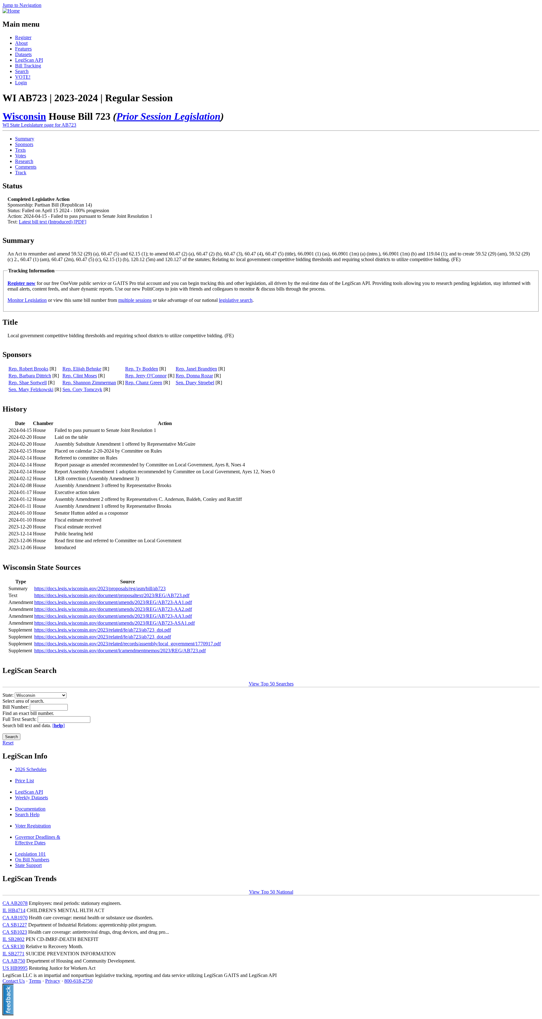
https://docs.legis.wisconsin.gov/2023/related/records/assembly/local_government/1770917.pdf (127, 643)
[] (58, 725)
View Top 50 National (271, 892)
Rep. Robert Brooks (28, 368)
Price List (24, 780)
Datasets (23, 54)
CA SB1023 (15, 932)
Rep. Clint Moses (79, 375)
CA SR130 (13, 946)
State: (9, 695)
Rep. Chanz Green (143, 382)
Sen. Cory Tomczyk (82, 389)
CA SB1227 (15, 924)
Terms (35, 981)
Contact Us (14, 981)
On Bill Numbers (32, 859)
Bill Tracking (28, 65)
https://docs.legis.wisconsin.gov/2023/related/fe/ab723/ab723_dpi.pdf (102, 630)
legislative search (235, 300)
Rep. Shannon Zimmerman (89, 382)
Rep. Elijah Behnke (81, 368)
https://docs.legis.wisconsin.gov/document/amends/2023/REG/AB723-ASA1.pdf (114, 623)
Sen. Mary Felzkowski (30, 389)
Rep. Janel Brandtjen (196, 368)
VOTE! (22, 77)
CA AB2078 (15, 903)
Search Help (27, 814)
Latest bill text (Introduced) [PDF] (52, 221)
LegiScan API (29, 60)
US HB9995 (15, 968)
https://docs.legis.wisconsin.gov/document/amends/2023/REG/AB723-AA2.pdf (113, 609)
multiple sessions (134, 300)
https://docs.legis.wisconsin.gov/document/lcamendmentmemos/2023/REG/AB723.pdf (120, 650)
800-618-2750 (78, 981)
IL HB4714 (14, 910)
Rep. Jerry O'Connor (146, 375)
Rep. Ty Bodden (141, 368)
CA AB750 (14, 961)
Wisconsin (24, 116)
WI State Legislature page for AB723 (39, 125)
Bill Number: (16, 707)
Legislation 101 (30, 854)
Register (23, 37)
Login (21, 82)
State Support (28, 865)
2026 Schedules (30, 769)
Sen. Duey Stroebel (195, 382)
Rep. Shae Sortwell (27, 382)
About (21, 43)
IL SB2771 (13, 953)
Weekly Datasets (31, 797)
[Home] (11, 10)
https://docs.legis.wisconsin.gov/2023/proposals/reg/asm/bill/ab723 (100, 588)
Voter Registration (33, 825)
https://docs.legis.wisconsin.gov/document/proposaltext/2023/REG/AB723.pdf (111, 595)
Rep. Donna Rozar (194, 375)
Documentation (30, 809)
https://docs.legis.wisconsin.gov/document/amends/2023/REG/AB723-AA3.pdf (113, 616)
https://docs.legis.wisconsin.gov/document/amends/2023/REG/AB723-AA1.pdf (113, 602)
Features (23, 48)
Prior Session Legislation (168, 116)
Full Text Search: (20, 719)
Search (22, 71)
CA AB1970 (15, 917)
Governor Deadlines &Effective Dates (37, 839)
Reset (8, 742)
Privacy (52, 981)
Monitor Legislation (27, 300)
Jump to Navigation (22, 5)
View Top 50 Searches (271, 683)
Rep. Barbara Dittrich (29, 375)
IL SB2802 (13, 939)
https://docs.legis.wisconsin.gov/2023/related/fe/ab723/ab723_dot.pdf (102, 636)
